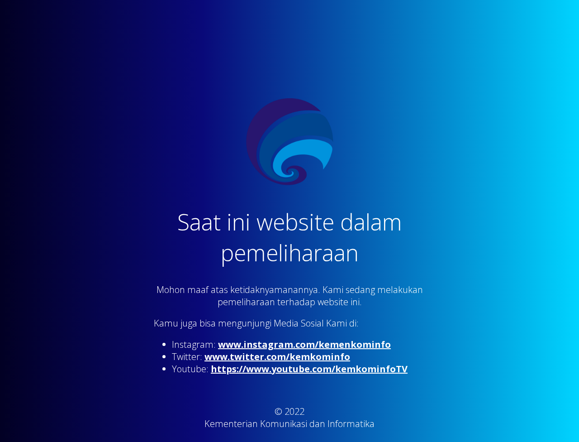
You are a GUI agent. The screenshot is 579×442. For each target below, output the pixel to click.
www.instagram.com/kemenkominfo (304, 344)
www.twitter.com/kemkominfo (277, 357)
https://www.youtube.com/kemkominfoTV (309, 369)
